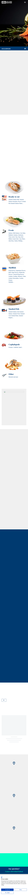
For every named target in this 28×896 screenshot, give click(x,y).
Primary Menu (25, 2)
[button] (25, 48)
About (16, 5)
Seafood (22, 5)
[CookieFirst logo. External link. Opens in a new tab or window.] (1, 877)
